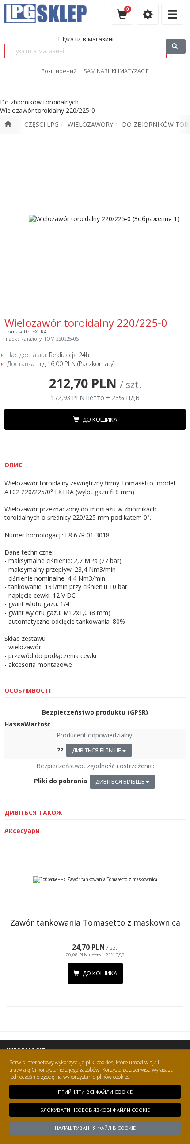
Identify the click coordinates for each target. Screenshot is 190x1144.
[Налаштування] (148, 14)
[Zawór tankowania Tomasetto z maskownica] (95, 879)
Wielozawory (90, 124)
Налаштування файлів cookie (95, 1128)
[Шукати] (176, 46)
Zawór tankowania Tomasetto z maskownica (95, 922)
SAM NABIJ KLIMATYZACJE (116, 71)
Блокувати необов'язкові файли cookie (95, 1110)
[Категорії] (172, 14)
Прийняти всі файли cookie (95, 1091)
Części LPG (41, 124)
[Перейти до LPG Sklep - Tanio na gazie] (7, 124)
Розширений (59, 71)
